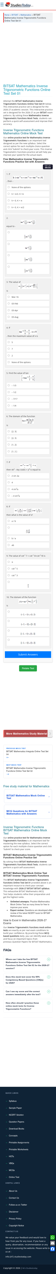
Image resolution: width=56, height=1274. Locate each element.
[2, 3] (14, 431)
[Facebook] (52, 1249)
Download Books (16, 1128)
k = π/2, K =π (17, 194)
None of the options (21, 187)
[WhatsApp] (52, 1237)
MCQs (12, 1170)
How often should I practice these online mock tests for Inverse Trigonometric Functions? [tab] (22, 1006)
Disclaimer (13, 1211)
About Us (13, 1190)
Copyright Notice (16, 1225)
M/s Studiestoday (29, 1268)
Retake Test (28, 668)
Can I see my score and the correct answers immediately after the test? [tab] (23, 993)
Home (6, 14)
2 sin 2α (15, 475)
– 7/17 (14, 398)
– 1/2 (13, 392)
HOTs (11, 1156)
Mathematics (26, 14)
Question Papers (16, 1121)
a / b (13, 521)
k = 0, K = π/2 (17, 207)
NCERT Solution (16, 1114)
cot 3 (14, 575)
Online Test (14, 1177)
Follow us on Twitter (18, 1204)
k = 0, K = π (16, 200)
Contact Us (14, 1197)
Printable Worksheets (18, 1149)
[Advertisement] (28, 54)
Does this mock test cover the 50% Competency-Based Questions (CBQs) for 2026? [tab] (24, 980)
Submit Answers (28, 654)
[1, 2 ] (14, 451)
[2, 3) (13, 438)
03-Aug (14, 317)
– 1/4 (13, 405)
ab (12, 545)
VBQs (11, 1163)
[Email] (52, 1243)
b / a (13, 538)
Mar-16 (15, 297)
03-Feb (14, 303)
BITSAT (15, 14)
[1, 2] (14, 444)
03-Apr (14, 310)
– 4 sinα (15, 495)
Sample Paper (15, 1107)
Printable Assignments (19, 1142)
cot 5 (14, 568)
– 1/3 (13, 385)
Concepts (13, 1135)
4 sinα (14, 489)
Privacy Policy (15, 1218)
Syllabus (13, 1100)
